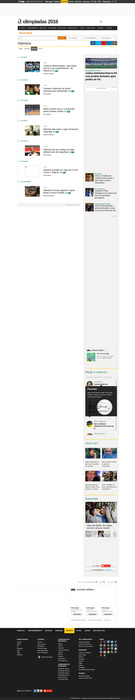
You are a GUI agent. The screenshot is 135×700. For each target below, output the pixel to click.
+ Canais (108, 28)
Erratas (101, 582)
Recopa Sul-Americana (86, 646)
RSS (41, 690)
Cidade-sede (90, 28)
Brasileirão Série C (64, 673)
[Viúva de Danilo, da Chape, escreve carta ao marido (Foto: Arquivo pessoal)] (101, 536)
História (100, 28)
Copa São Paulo (63, 679)
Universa (78, 1)
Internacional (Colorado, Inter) (104, 652)
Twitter (38, 690)
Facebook (35, 690)
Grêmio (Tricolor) (101, 652)
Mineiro (60, 654)
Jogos (87, 630)
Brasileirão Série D (64, 675)
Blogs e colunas (96, 372)
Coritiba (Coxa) (112, 645)
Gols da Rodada (42, 652)
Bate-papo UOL (99, 630)
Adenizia (24, 43)
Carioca (60, 646)
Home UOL (21, 630)
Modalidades (72, 28)
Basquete (20, 648)
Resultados (62, 28)
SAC (41, 1)
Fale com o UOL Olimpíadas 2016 (86, 582)
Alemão (81, 657)
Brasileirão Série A (63, 669)
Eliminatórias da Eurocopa (87, 669)
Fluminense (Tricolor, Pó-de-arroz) (108, 648)
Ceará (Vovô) (101, 645)
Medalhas (43, 28)
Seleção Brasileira (46, 657)
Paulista (60, 656)
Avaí (108, 642)
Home (20, 48)
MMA (18, 644)
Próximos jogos (42, 648)
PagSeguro (107, 1)
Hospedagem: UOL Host (113, 698)
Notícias (57, 1)
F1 (18, 646)
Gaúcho (60, 652)
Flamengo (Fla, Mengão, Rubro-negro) (104, 648)
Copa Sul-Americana (85, 644)
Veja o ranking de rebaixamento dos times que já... (104, 426)
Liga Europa (82, 655)
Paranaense (61, 658)
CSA (101, 648)
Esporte (64, 1)
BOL (99, 1)
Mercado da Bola (43, 650)
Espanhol (81, 659)
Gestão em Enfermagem (95, 620)
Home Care (107, 620)
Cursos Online (97, 350)
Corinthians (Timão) (108, 645)
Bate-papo (49, 1)
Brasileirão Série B (64, 671)
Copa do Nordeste (63, 650)
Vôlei (18, 650)
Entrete (71, 1)
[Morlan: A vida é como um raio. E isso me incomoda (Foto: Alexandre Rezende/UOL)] (114, 536)
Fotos (40, 48)
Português (82, 667)
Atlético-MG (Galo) (104, 642)
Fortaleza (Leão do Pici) (112, 648)
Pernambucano (62, 660)
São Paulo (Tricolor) (115, 652)
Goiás (115, 648)
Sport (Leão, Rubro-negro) (101, 655)
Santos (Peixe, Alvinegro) (112, 652)
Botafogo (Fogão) (115, 642)
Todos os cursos (109, 590)
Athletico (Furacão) (101, 642)
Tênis (18, 652)
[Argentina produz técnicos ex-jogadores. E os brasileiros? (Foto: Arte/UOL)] (107, 536)
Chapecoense (104, 645)
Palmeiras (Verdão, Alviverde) (108, 652)
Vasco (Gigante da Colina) (104, 655)
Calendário (52, 28)
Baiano (60, 644)
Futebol (19, 642)
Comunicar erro (111, 582)
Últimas (22, 28)
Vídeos (34, 48)
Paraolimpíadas (32, 28)
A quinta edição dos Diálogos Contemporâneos (103, 385)
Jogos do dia (41, 644)
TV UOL (94, 1)
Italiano (81, 665)
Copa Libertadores (84, 642)
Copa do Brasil (62, 677)
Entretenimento (35, 630)
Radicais (19, 654)
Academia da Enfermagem (78, 620)
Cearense (61, 648)
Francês (81, 661)
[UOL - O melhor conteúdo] (21, 2)
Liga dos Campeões (85, 652)
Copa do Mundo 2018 (85, 678)
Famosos (86, 1)
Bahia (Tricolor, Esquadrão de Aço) (112, 642)
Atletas (82, 28)
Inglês (80, 663)
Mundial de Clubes (84, 676)
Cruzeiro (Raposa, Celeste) (115, 645)
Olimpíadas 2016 (40, 22)
